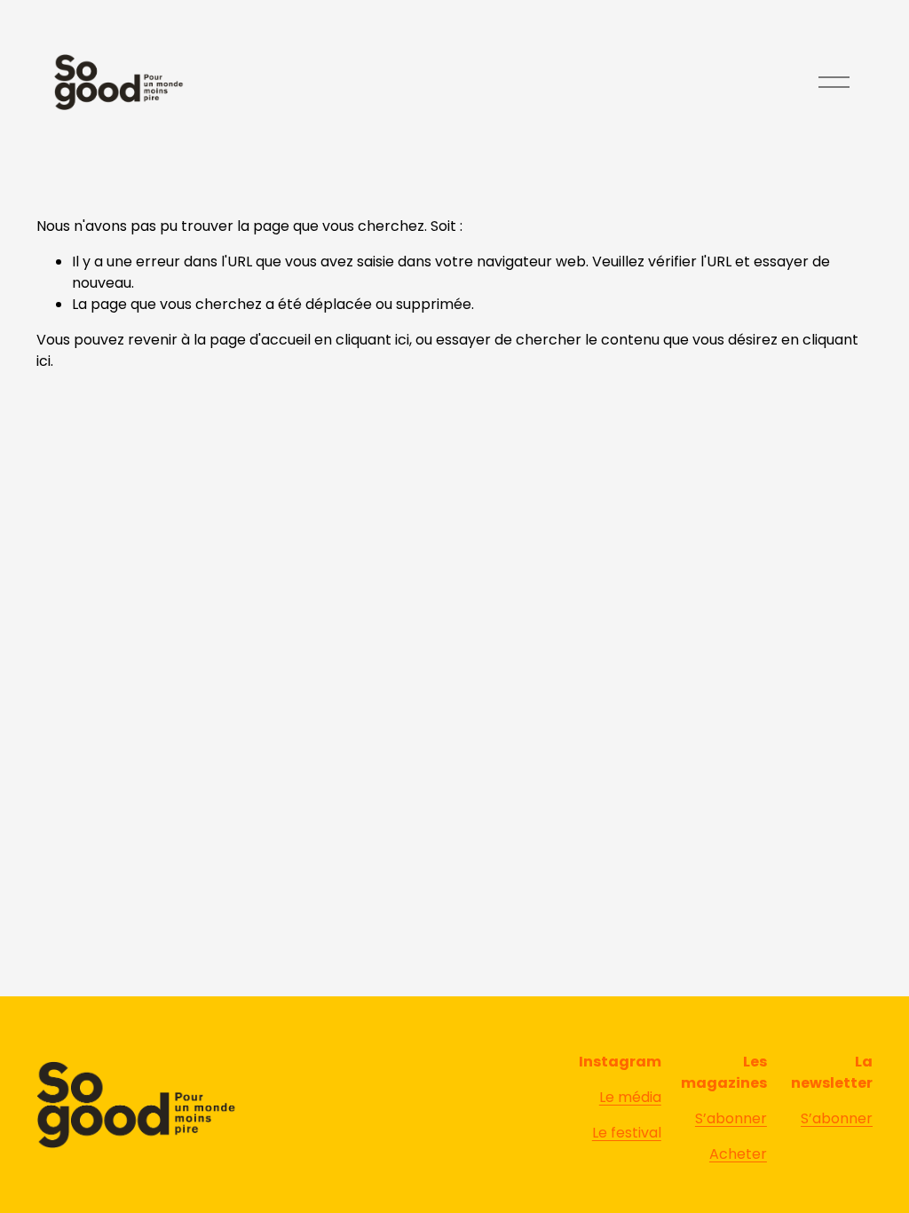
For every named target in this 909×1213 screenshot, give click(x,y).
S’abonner (731, 1118)
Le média (630, 1097)
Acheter (738, 1154)
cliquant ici (372, 339)
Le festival (626, 1132)
